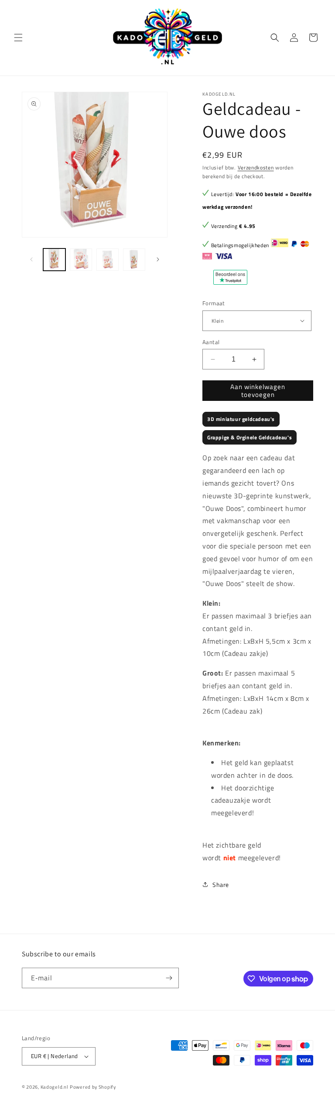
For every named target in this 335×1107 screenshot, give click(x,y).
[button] (18, 37)
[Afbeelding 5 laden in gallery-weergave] (134, 259)
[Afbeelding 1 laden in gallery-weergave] (54, 259)
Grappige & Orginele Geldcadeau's (249, 437)
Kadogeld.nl (54, 1086)
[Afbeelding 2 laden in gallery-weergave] (81, 259)
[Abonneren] (168, 978)
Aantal (210, 342)
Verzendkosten (256, 167)
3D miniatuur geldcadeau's (241, 419)
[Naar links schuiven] (31, 259)
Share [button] (220, 884)
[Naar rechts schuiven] (158, 259)
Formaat (213, 303)
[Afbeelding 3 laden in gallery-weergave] (107, 259)
